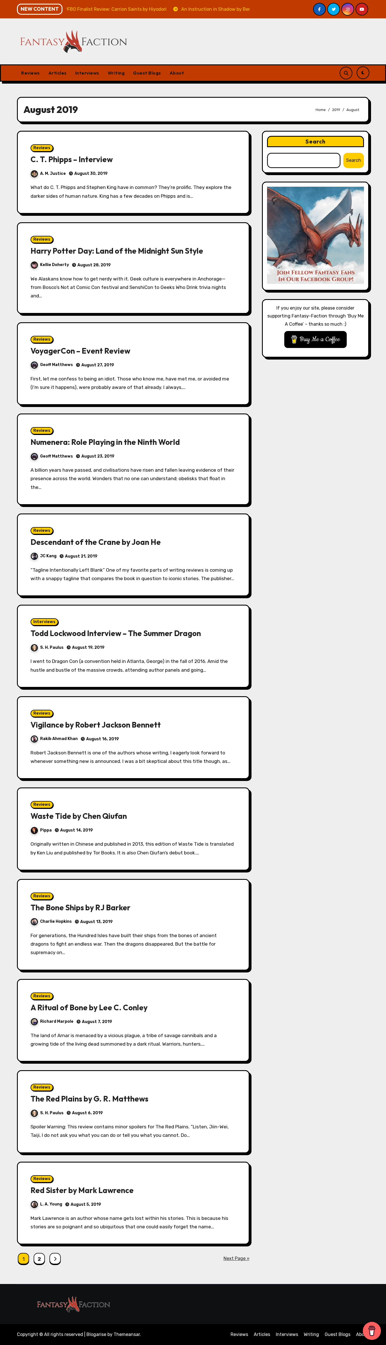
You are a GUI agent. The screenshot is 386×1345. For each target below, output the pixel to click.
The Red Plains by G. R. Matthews (89, 1099)
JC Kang (48, 556)
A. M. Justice (53, 173)
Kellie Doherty (54, 264)
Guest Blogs (147, 73)
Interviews (87, 73)
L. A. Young (51, 1204)
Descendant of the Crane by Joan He (96, 542)
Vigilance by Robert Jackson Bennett (96, 725)
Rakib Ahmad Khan (59, 738)
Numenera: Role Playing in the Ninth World (105, 442)
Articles (57, 73)
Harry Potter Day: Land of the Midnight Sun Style (117, 251)
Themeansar (127, 1334)
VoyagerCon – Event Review (80, 351)
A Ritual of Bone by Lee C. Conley (89, 1007)
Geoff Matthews (56, 364)
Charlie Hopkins (56, 921)
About (177, 73)
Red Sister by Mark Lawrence (82, 1190)
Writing (116, 73)
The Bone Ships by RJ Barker (81, 907)
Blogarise (96, 1334)
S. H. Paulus (52, 647)
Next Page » (237, 1258)
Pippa (46, 830)
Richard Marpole (56, 1021)
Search (315, 141)
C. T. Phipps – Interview (72, 159)
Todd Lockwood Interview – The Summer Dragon (116, 633)
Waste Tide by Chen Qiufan (79, 816)
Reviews (30, 73)
